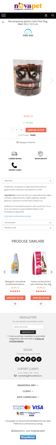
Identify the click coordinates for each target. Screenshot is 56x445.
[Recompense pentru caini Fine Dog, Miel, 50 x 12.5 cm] (28, 77)
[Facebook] (17, 359)
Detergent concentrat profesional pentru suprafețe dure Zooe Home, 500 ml (15, 283)
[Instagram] (38, 359)
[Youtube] (22, 359)
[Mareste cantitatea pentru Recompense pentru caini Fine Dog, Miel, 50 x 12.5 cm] (21, 130)
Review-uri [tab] (10, 227)
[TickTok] (28, 359)
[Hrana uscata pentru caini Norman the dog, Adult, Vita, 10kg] (40, 263)
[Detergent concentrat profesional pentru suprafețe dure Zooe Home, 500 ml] (15, 263)
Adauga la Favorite (27, 142)
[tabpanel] (28, 77)
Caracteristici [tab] (9, 222)
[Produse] (3, 16)
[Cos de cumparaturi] (46, 15)
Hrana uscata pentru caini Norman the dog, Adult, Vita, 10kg (41, 283)
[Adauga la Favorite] (15, 303)
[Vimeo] (33, 359)
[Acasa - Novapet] (28, 6)
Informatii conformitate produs (17, 216)
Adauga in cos (36, 130)
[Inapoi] (2, 22)
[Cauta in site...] (53, 15)
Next (51, 80)
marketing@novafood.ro (29, 375)
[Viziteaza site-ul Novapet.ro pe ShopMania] (28, 437)
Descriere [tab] (8, 180)
